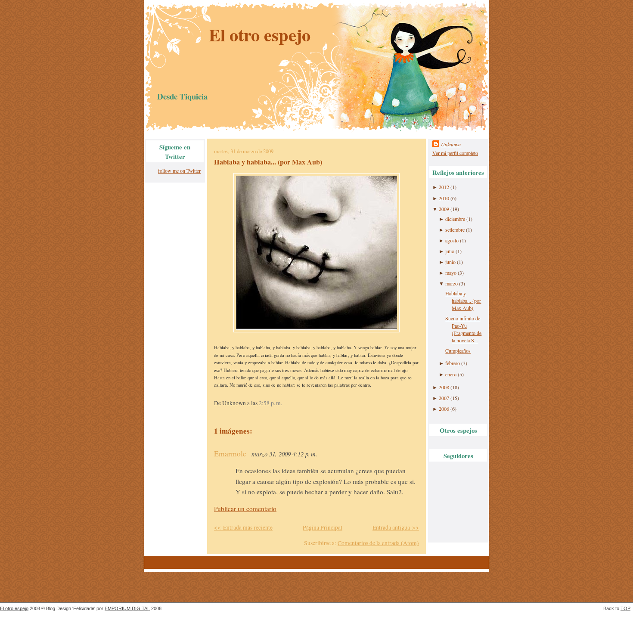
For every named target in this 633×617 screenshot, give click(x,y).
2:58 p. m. (270, 403)
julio (449, 251)
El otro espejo (259, 34)
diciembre (455, 218)
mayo (450, 272)
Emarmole (230, 454)
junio (450, 261)
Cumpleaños (458, 350)
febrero (452, 363)
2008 (444, 387)
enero (450, 374)
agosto (452, 240)
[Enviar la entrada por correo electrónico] (284, 403)
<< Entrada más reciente (243, 527)
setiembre (455, 229)
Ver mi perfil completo (455, 152)
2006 (444, 408)
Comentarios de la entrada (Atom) (378, 543)
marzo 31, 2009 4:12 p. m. (284, 454)
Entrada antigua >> (395, 527)
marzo (451, 283)
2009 (444, 208)
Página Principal (322, 527)
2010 (444, 198)
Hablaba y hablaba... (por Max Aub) (268, 162)
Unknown (451, 144)
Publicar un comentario (245, 508)
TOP (625, 608)
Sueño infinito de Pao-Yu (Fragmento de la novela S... (463, 329)
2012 (444, 186)
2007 (444, 397)
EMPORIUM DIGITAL (127, 608)
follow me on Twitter (179, 170)
